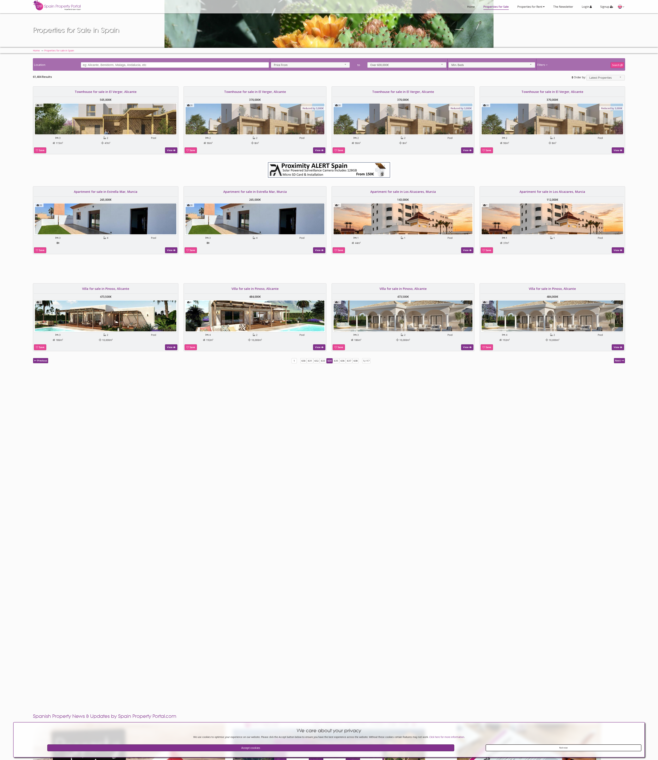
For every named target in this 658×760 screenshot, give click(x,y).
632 (316, 360)
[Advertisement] (329, 268)
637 (349, 360)
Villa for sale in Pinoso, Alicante (105, 289)
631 (310, 360)
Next (618, 360)
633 (323, 360)
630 (303, 360)
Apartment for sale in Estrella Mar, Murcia (105, 192)
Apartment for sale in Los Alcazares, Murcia (403, 192)
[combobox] (310, 65)
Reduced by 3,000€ (313, 108)
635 (336, 360)
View (170, 150)
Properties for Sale (496, 7)
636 (342, 360)
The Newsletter (563, 7)
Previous (41, 360)
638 (356, 360)
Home (471, 7)
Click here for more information (446, 737)
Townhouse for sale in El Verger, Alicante (106, 92)
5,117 (366, 360)
